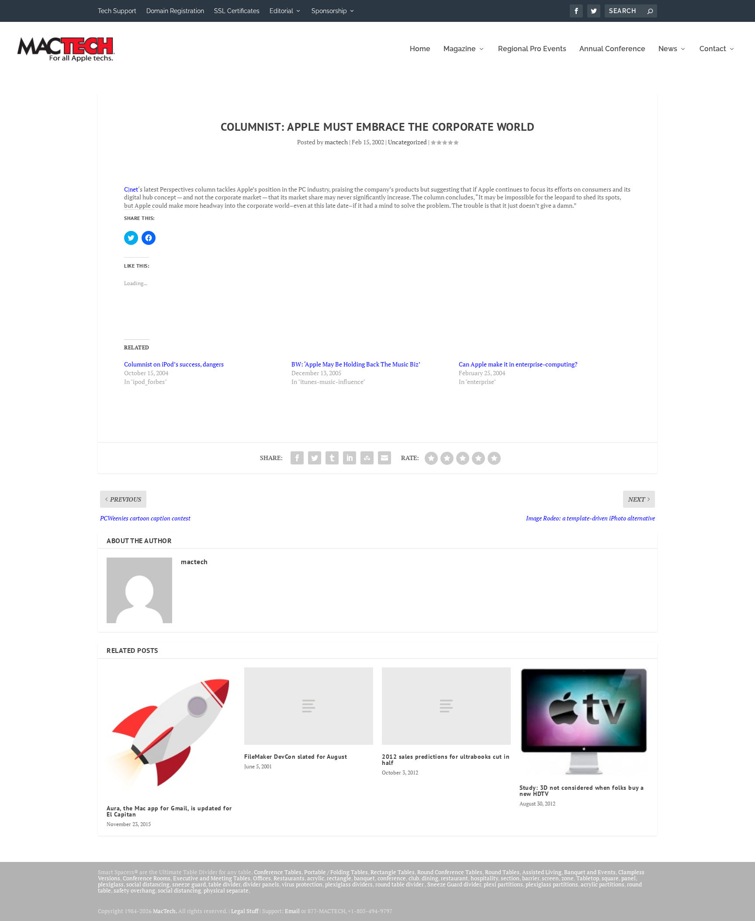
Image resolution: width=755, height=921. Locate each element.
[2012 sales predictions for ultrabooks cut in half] (446, 706)
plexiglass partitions (552, 884)
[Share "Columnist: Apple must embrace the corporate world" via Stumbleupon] (367, 458)
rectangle (339, 878)
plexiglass (111, 884)
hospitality (484, 878)
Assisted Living (541, 872)
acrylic (315, 878)
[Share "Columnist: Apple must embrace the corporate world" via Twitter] (314, 458)
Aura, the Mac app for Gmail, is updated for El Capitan (169, 811)
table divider (224, 884)
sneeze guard (189, 884)
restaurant (454, 878)
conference (392, 878)
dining (430, 878)
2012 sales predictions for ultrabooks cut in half (445, 760)
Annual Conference (612, 49)
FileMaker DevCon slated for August (295, 757)
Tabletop (587, 878)
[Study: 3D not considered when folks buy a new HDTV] (583, 721)
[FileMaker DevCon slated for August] (308, 706)
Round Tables (502, 872)
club (414, 878)
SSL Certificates (237, 10)
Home (420, 49)
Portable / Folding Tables (336, 872)
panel (628, 878)
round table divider (400, 884)
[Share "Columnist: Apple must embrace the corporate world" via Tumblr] (332, 458)
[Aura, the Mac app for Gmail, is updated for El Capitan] (171, 731)
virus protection (302, 884)
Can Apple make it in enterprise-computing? (518, 364)
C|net (131, 189)
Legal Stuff (244, 911)
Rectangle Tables (393, 872)
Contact (713, 49)
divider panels (261, 884)
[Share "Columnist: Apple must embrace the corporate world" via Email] (384, 458)
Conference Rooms (146, 878)
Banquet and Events (590, 872)
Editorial (281, 10)
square (610, 878)
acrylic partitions (602, 884)
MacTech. (165, 911)
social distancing (148, 884)
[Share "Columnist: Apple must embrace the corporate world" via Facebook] (297, 458)
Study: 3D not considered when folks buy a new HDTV (581, 791)
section (510, 878)
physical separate (226, 890)
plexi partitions (503, 884)
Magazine (459, 49)
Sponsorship (329, 10)
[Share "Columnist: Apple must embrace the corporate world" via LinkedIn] (349, 458)
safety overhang (134, 890)
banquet (364, 878)
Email (292, 911)
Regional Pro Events (532, 49)
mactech (336, 142)
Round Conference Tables (449, 872)
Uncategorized (407, 142)
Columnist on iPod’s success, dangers (174, 364)
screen (550, 878)
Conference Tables (277, 872)
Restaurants (289, 878)
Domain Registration (175, 10)
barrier (530, 878)
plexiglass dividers (349, 884)
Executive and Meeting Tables (211, 878)
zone (567, 878)
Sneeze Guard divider (454, 884)
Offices (262, 878)
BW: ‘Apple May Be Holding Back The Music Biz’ (355, 364)
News (667, 49)
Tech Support (117, 10)
